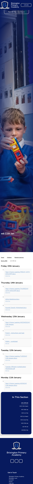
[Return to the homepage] (16, 446)
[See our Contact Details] (16, 461)
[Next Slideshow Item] (30, 233)
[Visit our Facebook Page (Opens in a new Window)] (12, 461)
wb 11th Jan (13, 261)
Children (9, 257)
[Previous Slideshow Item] (30, 225)
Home (2, 257)
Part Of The (12, 12)
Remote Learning (19, 257)
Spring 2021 (4, 261)
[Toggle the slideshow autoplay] (30, 229)
